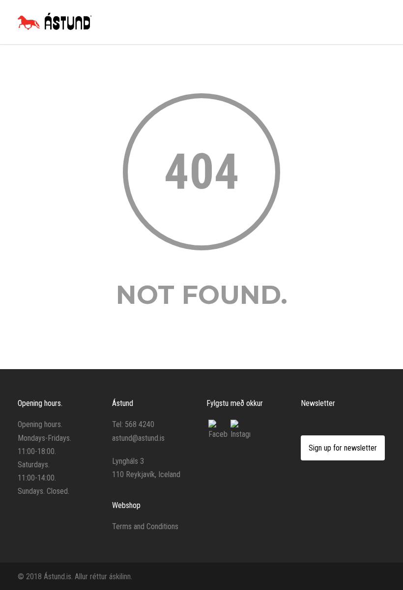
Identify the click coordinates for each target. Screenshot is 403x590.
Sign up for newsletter (343, 448)
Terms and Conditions (145, 526)
